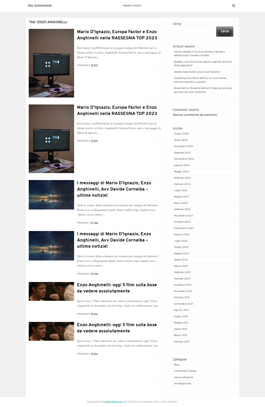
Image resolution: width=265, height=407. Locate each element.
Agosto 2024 (182, 165)
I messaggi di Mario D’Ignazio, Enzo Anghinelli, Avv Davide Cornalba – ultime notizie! (114, 189)
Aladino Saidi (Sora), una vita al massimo (197, 72)
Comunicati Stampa (185, 371)
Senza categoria (183, 377)
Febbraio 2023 (182, 209)
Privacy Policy (132, 5)
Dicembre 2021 (182, 285)
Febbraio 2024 (182, 178)
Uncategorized (182, 383)
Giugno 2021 (181, 316)
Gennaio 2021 (182, 341)
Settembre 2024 (184, 159)
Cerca (177, 24)
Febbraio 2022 (182, 272)
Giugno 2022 (181, 247)
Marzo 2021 (180, 335)
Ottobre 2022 (182, 222)
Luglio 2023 (180, 190)
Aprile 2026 (181, 140)
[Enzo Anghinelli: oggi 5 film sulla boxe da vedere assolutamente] (51, 300)
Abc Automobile (40, 6)
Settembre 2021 (183, 304)
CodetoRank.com (113, 402)
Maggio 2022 (181, 253)
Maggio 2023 (181, 196)
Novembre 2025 (183, 146)
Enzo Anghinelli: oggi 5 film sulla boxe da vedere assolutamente (117, 288)
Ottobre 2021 (182, 297)
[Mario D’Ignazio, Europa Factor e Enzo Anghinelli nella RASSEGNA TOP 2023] (51, 97)
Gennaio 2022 (182, 278)
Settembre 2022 (184, 228)
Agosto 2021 (181, 310)
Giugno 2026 (181, 133)
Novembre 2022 (183, 215)
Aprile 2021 (180, 329)
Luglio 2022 (181, 241)
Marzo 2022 (181, 266)
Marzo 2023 (181, 203)
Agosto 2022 (182, 234)
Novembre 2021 (183, 291)
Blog (176, 364)
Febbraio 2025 (182, 152)
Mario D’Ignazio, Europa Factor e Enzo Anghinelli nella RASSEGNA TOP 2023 (117, 35)
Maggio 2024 (181, 171)
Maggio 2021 (181, 322)
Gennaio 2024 (182, 184)
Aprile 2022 (181, 259)
